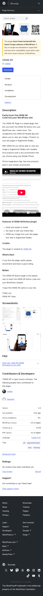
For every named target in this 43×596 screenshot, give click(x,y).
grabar (8, 63)
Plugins (26, 511)
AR (24, 443)
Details (7, 78)
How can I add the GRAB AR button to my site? (13, 364)
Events (26, 526)
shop (30, 447)
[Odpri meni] (39, 3)
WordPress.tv (9, 535)
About (4, 503)
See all (38, 471)
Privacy (5, 515)
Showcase (27, 503)
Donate (27, 530)
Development (10, 96)
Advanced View (9, 454)
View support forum (10, 489)
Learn (4, 522)
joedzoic (10, 399)
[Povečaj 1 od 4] (17, 310)
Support (8, 102)
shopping (36, 447)
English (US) (36, 438)
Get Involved (28, 522)
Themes (26, 507)
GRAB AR (27, 249)
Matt (5, 546)
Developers (7, 530)
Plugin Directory (8, 10)
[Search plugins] (26, 18)
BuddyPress (8, 554)
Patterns (26, 515)
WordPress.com (10, 542)
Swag (26, 535)
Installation (9, 90)
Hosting (5, 511)
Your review (7, 471)
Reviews (8, 85)
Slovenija (11, 565)
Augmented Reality (33, 443)
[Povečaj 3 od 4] (17, 325)
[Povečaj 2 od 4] (37, 310)
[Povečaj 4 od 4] (37, 336)
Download (8, 70)
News (4, 507)
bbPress (7, 550)
